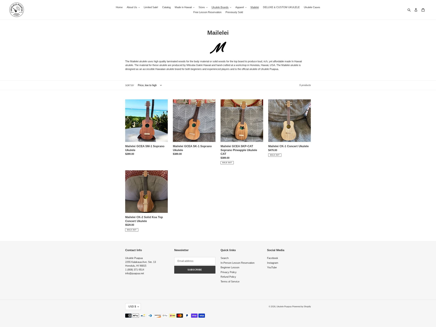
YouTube (272, 267)
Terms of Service (230, 281)
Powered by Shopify (301, 306)
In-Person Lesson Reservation (237, 262)
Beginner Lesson (230, 267)
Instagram (272, 262)
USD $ (132, 306)
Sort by (129, 85)
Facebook (272, 258)
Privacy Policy (229, 272)
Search (225, 258)
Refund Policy (228, 276)
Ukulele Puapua (284, 306)
